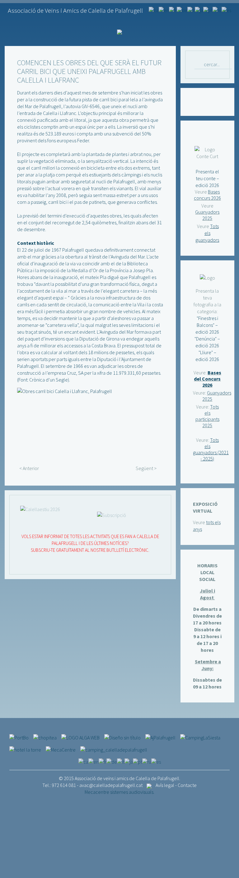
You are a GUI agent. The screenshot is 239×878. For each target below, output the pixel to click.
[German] (182, 10)
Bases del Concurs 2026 (207, 378)
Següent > (146, 468)
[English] (164, 10)
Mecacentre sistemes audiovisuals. (119, 792)
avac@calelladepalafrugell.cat (111, 785)
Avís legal (165, 785)
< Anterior (29, 468)
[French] (173, 10)
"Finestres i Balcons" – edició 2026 (207, 325)
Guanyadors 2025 (207, 215)
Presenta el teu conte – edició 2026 (207, 178)
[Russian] (217, 10)
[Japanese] (199, 10)
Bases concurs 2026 (207, 195)
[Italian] (191, 10)
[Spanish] (226, 10)
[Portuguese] (208, 10)
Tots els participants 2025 (207, 416)
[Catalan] (154, 10)
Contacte (187, 785)
